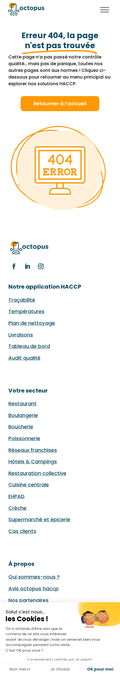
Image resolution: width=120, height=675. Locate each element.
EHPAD (16, 496)
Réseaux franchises (32, 450)
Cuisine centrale (28, 484)
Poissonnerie (24, 438)
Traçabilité (21, 299)
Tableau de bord (29, 346)
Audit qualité (24, 357)
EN (92, 8)
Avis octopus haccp (33, 588)
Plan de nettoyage (31, 323)
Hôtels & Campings (32, 461)
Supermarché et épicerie (39, 519)
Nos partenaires (28, 600)
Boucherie (20, 426)
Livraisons (20, 334)
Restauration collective (37, 473)
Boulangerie (23, 415)
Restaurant (22, 403)
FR (85, 8)
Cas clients (22, 531)
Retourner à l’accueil (60, 103)
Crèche (17, 508)
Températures (26, 311)
